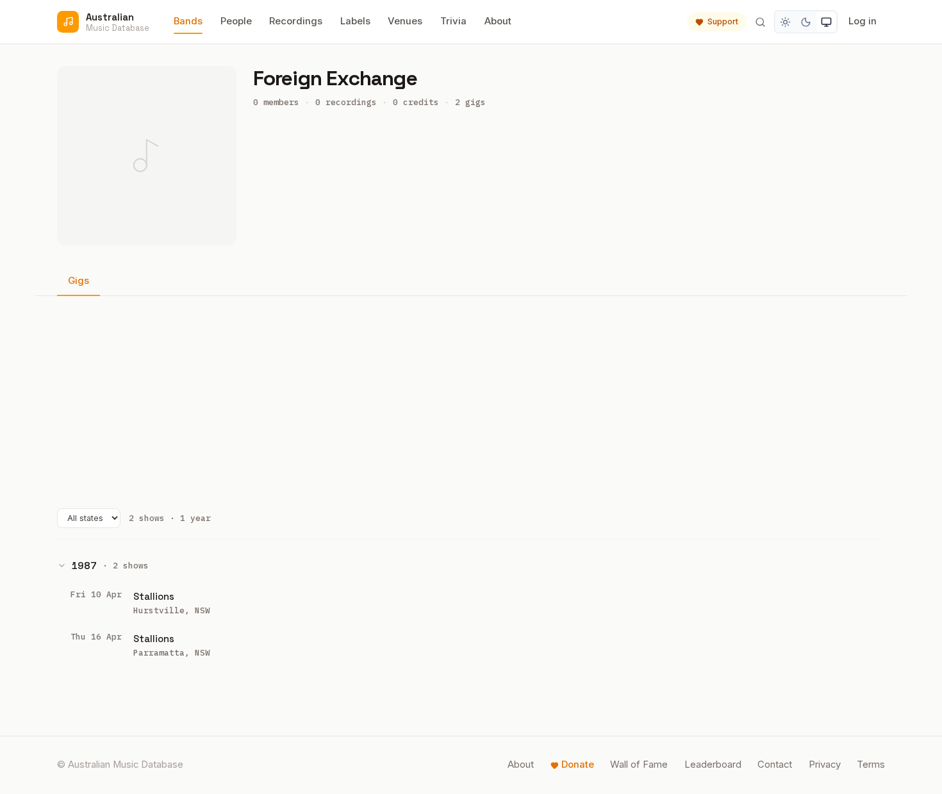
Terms (871, 764)
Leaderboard (712, 764)
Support (722, 21)
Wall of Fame (639, 764)
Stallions (153, 596)
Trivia (453, 21)
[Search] (760, 22)
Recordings (295, 21)
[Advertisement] (471, 402)
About (497, 21)
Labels (355, 21)
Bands (188, 21)
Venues (405, 21)
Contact (774, 764)
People (236, 21)
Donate (577, 764)
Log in (862, 21)
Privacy (825, 764)
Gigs (78, 280)
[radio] (785, 21)
